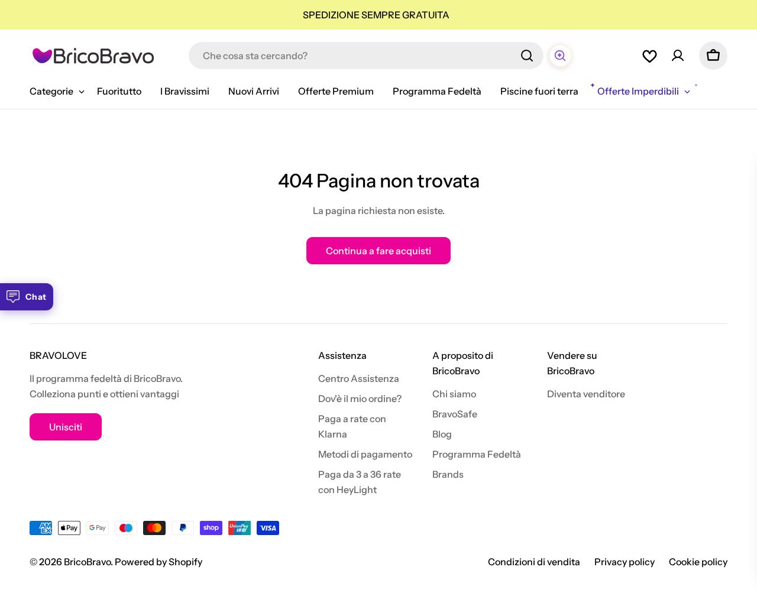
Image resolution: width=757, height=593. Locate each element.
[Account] (678, 55)
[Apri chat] (560, 55)
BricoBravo (87, 562)
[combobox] (366, 55)
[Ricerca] (527, 55)
